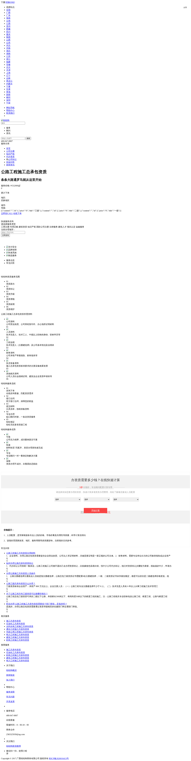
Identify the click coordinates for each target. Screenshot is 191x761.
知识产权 (10, 154)
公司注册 (10, 151)
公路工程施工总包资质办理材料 (20, 553)
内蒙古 (9, 84)
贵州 (8, 26)
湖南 (8, 53)
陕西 (8, 37)
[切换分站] (10, 2)
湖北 (8, 51)
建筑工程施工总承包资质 (17, 637)
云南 (8, 21)
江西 (8, 23)
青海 (8, 92)
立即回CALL (7, 213)
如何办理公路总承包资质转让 (19, 563)
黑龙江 (9, 81)
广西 (8, 12)
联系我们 (10, 113)
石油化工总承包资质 (15, 624)
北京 (8, 67)
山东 (8, 43)
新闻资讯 (10, 165)
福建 (8, 62)
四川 (8, 32)
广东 (8, 15)
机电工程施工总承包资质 (17, 640)
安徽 (8, 64)
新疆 (8, 95)
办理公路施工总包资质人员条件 (20, 573)
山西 (8, 40)
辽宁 (8, 75)
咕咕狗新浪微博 (13, 746)
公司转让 (12, 159)
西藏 (8, 29)
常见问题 (10, 697)
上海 (8, 73)
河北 (8, 45)
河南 (8, 48)
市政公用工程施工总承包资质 (19, 632)
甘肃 (8, 89)
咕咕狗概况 (11, 670)
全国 (8, 10)
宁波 (8, 103)
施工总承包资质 (13, 621)
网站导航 (10, 108)
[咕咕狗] (5, 120)
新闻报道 (10, 675)
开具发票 (10, 701)
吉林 (8, 78)
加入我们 (10, 680)
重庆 (8, 34)
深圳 (8, 100)
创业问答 (10, 162)
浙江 (8, 59)
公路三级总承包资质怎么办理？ (20, 583)
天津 (8, 70)
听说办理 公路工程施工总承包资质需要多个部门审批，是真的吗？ (36, 604)
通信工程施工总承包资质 (17, 629)
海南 (8, 18)
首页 (8, 148)
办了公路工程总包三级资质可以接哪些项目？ (27, 594)
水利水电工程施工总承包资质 (19, 626)
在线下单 (17, 213)
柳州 (8, 97)
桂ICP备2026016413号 (59, 758)
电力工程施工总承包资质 (17, 634)
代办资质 (10, 157)
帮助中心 (10, 110)
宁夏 (8, 86)
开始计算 (95, 510)
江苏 (8, 56)
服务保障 (10, 692)
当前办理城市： (8, 229)
